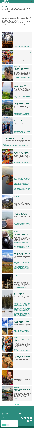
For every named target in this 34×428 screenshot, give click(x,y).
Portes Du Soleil (19, 132)
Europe (15, 45)
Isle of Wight (19, 331)
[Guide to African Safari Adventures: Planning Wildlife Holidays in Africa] (7, 239)
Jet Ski (18, 182)
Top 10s (18, 196)
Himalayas (20, 162)
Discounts (19, 414)
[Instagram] (28, 418)
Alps (15, 131)
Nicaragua (25, 267)
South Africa (21, 246)
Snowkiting (27, 189)
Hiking (22, 77)
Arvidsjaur (26, 264)
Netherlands (18, 45)
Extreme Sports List (5, 413)
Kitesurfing (16, 183)
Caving (15, 179)
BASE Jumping (16, 177)
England (17, 309)
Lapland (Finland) (16, 311)
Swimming (28, 78)
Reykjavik (22, 268)
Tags (2, 412)
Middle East (21, 311)
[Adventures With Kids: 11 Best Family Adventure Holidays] (7, 303)
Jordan (20, 310)
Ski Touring (23, 188)
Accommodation (16, 387)
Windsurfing (22, 306)
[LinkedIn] (31, 421)
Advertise (3, 419)
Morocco (29, 311)
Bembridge (15, 330)
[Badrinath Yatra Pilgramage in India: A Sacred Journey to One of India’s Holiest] (7, 156)
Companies (19, 413)
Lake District (23, 310)
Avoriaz (17, 131)
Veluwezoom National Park (25, 46)
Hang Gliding (28, 180)
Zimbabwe (23, 247)
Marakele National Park (20, 267)
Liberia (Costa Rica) (17, 114)
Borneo (18, 308)
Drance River (20, 131)
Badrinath (17, 162)
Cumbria (25, 308)
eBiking (18, 77)
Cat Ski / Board (28, 178)
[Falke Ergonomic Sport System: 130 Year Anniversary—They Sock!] (7, 90)
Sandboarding (19, 187)
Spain (24, 314)
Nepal (23, 287)
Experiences (16, 275)
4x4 (14, 261)
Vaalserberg (19, 46)
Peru (20, 268)
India (22, 162)
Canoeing (20, 178)
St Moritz (22, 269)
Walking (15, 97)
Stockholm (25, 269)
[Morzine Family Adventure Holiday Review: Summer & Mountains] (7, 125)
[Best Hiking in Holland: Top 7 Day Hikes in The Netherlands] (7, 40)
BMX (18, 177)
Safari (21, 243)
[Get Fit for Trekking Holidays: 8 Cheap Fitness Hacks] (7, 202)
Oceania (25, 399)
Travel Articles (18, 231)
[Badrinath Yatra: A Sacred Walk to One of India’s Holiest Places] (7, 57)
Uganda (27, 246)
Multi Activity (16, 96)
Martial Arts (20, 183)
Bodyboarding (22, 177)
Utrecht (15, 46)
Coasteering (18, 179)
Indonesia (15, 310)
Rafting (19, 243)
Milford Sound (25, 311)
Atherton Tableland (17, 399)
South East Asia (16, 314)
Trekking (28, 96)
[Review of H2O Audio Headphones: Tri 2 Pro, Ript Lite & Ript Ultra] (7, 73)
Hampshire (15, 331)
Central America (16, 113)
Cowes (18, 330)
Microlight (23, 183)
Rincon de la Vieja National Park (24, 114)
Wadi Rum (24, 315)
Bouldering (25, 177)
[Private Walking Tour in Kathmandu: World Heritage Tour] (7, 281)
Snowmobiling (16, 305)
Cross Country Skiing (23, 179)
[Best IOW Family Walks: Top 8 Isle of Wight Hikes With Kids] (7, 326)
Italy (18, 310)
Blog (15, 33)
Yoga (17, 263)
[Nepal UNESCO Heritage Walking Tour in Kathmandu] (7, 344)
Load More (17, 404)
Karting (23, 182)
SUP (26, 78)
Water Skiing (18, 306)
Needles (22, 331)
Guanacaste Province (26, 113)
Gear (16, 66)
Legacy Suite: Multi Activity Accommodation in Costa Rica (14, 138)
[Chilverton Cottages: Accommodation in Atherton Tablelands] (7, 393)
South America (18, 269)
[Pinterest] (28, 421)
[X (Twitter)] (25, 418)
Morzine (15, 132)
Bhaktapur (17, 350)
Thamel (29, 366)
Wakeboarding (26, 305)
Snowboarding (23, 78)
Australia (21, 399)
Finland (23, 309)
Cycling (15, 77)
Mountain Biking (25, 77)
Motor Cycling (27, 183)
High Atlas (27, 309)
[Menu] (31, 1)
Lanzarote (26, 310)
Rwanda (28, 245)
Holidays (19, 408)
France (26, 131)
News (18, 83)
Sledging (15, 189)
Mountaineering (21, 184)
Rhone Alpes (23, 132)
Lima (20, 266)
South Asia (25, 287)
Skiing (20, 78)
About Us (3, 420)
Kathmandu (20, 287)
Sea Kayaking (19, 225)
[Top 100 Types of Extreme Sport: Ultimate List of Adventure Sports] (7, 180)
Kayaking (26, 182)
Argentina (22, 264)
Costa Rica (20, 113)
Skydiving (28, 188)
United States (21, 315)
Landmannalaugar (17, 266)
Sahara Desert (16, 246)
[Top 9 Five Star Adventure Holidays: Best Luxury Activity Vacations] (7, 261)
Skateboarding (19, 188)
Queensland (28, 399)
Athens (29, 264)
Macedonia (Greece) (24, 266)
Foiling (21, 180)
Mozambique (23, 245)
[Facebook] (22, 418)
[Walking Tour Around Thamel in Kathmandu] (7, 377)
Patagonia (17, 268)
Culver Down (21, 330)
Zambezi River (18, 247)
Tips (16, 196)
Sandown (27, 331)
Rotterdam (22, 45)
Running (18, 78)
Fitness (20, 77)
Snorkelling (19, 189)
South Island (21, 314)
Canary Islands (21, 308)
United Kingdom (16, 315)
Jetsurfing (20, 182)
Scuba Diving (26, 187)
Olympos (28, 267)
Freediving (24, 180)
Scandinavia (16, 313)
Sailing (15, 187)
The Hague (27, 45)
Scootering (22, 187)
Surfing (19, 305)
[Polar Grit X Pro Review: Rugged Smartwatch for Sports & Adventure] (7, 219)
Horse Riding (20, 242)
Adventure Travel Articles (5, 414)
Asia (14, 162)
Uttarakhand (26, 162)
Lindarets (28, 131)
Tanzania (24, 246)
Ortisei (15, 268)
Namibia (26, 245)
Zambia (21, 247)
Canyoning (23, 178)
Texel (25, 45)
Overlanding (16, 243)
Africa (15, 264)
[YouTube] (31, 418)
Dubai (27, 308)
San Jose (25, 268)
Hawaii (25, 309)
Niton (25, 331)
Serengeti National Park (21, 313)
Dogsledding (16, 180)
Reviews (19, 66)
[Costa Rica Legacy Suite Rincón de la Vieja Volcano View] (7, 108)
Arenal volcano (18, 264)
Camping (15, 95)
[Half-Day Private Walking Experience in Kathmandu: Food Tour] (7, 360)
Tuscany (29, 314)
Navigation (26, 224)
